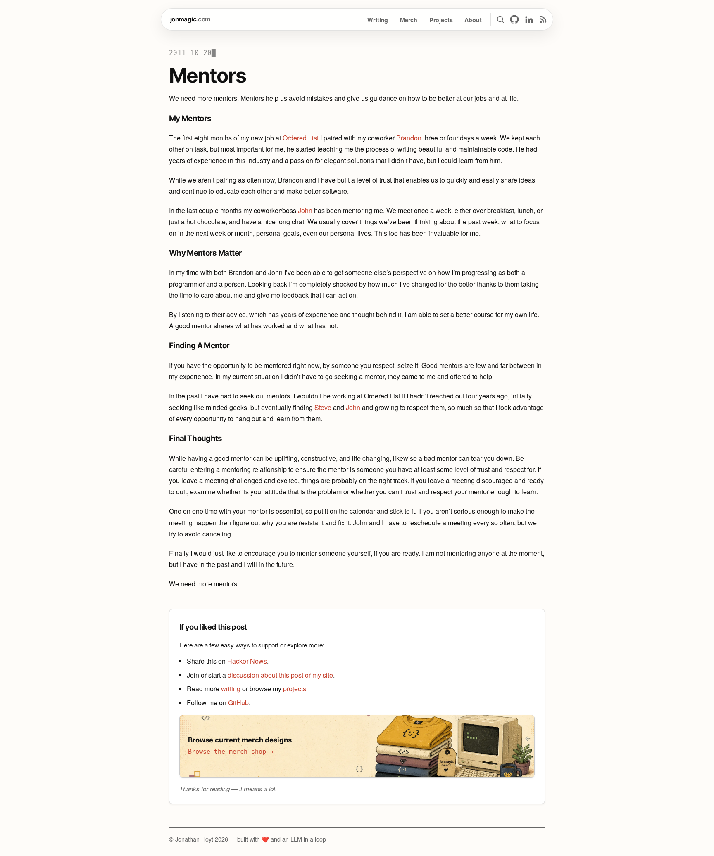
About (472, 20)
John (305, 210)
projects (294, 688)
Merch (408, 20)
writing (230, 688)
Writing (377, 20)
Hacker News (247, 661)
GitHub (238, 702)
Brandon (408, 137)
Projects (441, 20)
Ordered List (301, 137)
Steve (322, 407)
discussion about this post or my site (280, 675)
